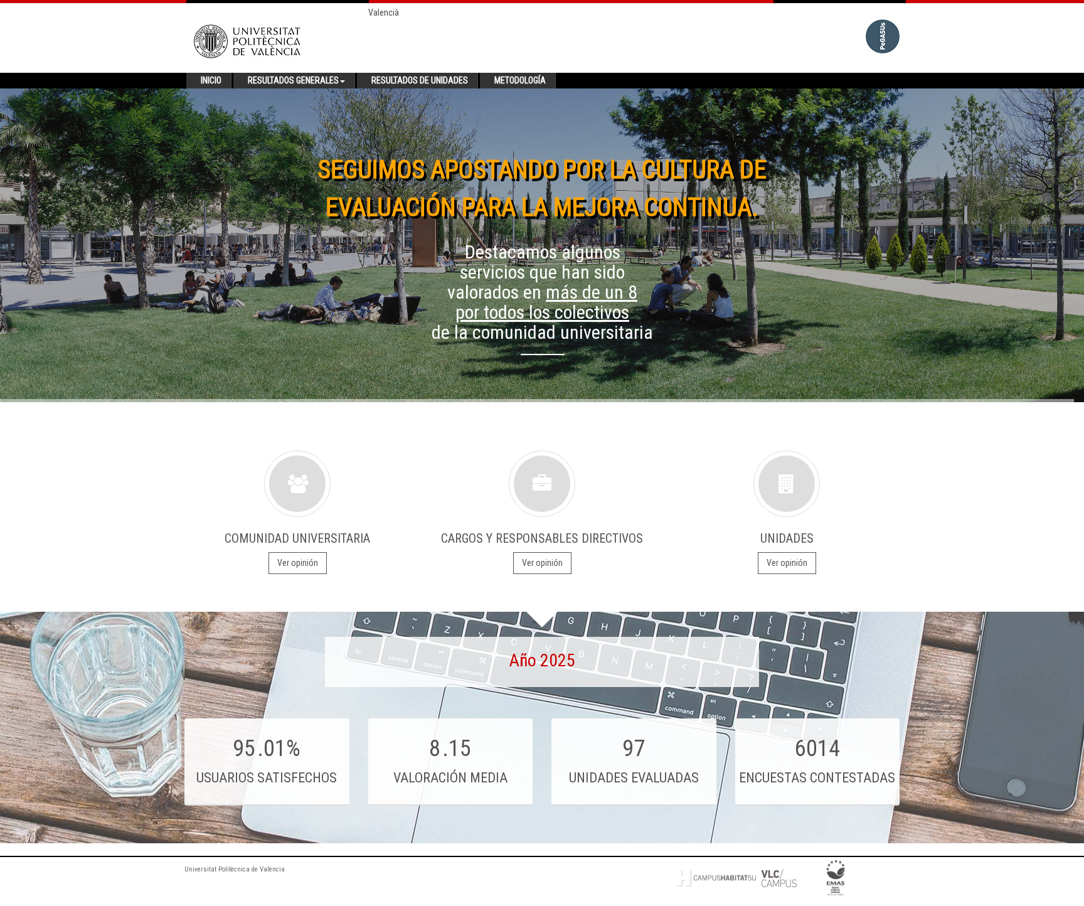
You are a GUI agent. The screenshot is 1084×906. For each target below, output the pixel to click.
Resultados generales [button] (293, 80)
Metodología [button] (520, 80)
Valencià (383, 13)
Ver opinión (297, 563)
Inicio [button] (211, 80)
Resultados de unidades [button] (419, 80)
